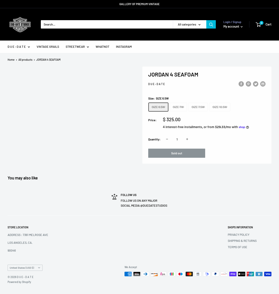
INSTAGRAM (124, 46)
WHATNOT (102, 46)
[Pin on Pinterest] (248, 84)
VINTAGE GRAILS (48, 46)
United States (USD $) (22, 267)
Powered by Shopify (19, 282)
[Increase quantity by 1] (187, 139)
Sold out (176, 153)
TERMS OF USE (237, 247)
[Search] (211, 24)
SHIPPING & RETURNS (242, 240)
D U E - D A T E (17, 46)
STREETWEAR (75, 46)
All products (25, 59)
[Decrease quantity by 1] (167, 139)
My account (231, 26)
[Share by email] (263, 84)
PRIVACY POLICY (238, 234)
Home (11, 59)
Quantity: (154, 139)
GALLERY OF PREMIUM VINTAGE (139, 4)
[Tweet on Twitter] (255, 84)
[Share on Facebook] (241, 84)
